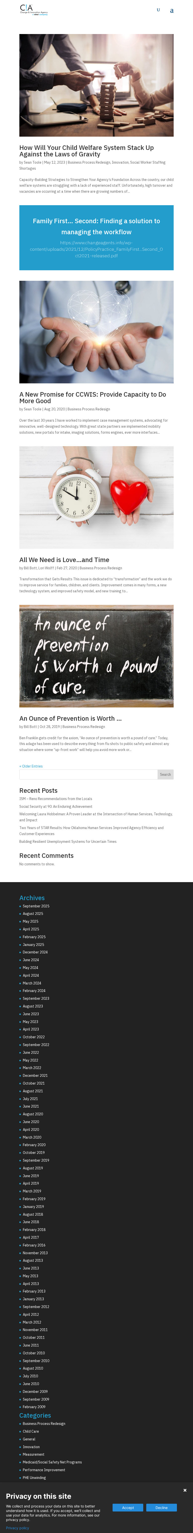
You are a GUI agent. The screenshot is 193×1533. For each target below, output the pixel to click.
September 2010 (36, 1361)
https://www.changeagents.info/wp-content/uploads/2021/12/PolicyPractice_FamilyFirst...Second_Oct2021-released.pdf (96, 249)
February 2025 (34, 937)
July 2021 (30, 1099)
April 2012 (31, 1314)
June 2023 (31, 1014)
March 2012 (32, 1322)
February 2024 (34, 990)
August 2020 (33, 1114)
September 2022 (36, 1045)
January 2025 (33, 944)
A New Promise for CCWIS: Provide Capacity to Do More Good (92, 397)
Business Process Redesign (89, 162)
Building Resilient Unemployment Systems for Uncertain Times (68, 841)
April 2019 (31, 1183)
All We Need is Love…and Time (64, 559)
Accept (128, 1507)
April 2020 (31, 1129)
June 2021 (31, 1106)
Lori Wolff (46, 568)
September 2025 (36, 906)
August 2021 (33, 1091)
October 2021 (34, 1083)
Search (165, 774)
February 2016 (34, 1245)
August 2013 (33, 1260)
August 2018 (33, 1214)
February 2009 (34, 1407)
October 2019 (34, 1152)
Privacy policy (17, 1528)
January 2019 (33, 1206)
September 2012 (36, 1307)
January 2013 (33, 1299)
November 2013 (35, 1253)
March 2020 (32, 1137)
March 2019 (32, 1191)
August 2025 (33, 913)
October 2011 (34, 1337)
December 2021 (35, 1075)
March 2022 (32, 1068)
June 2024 (31, 960)
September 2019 (36, 1160)
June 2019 (31, 1176)
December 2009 (35, 1391)
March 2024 (32, 983)
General (29, 1439)
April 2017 (31, 1237)
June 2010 (31, 1384)
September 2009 (36, 1399)
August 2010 (33, 1368)
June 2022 (31, 1052)
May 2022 (30, 1060)
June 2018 (31, 1222)
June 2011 (31, 1345)
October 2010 (34, 1353)
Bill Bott (30, 568)
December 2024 (35, 952)
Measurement (33, 1454)
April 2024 (31, 975)
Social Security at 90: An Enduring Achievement (55, 806)
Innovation (120, 162)
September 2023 (36, 998)
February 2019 (34, 1199)
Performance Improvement (44, 1470)
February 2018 (34, 1229)
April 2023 (31, 1029)
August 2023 (33, 1006)
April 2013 (31, 1284)
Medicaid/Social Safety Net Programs (52, 1462)
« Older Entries (31, 766)
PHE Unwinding (34, 1477)
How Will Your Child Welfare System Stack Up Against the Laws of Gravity (86, 150)
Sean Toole (32, 162)
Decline (162, 1507)
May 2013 (30, 1276)
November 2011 (35, 1330)
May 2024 (30, 967)
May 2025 (30, 921)
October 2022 (34, 1037)
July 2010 (30, 1376)
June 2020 (31, 1122)
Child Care (31, 1431)
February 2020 (34, 1145)
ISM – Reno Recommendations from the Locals (55, 799)
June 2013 (31, 1268)
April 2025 (31, 929)
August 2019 (33, 1168)
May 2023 (30, 1021)
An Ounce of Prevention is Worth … (70, 718)
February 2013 (34, 1291)
